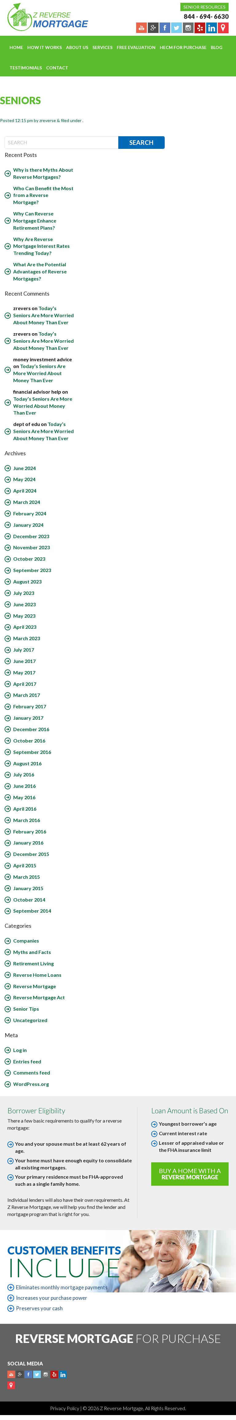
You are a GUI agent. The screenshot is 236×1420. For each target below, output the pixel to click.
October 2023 (29, 559)
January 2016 (28, 842)
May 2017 (24, 672)
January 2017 (28, 718)
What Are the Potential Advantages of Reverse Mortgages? (40, 271)
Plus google (20, 1374)
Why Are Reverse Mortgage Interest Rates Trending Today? (41, 246)
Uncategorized (30, 1020)
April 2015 (24, 865)
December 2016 (31, 729)
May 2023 (24, 616)
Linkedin (63, 1374)
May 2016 (24, 797)
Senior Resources (204, 7)
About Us (77, 47)
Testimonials (26, 67)
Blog (216, 47)
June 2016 (24, 786)
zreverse (47, 120)
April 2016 (24, 809)
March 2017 (26, 695)
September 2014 (32, 911)
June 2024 (24, 468)
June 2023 (24, 604)
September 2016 (32, 752)
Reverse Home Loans (37, 975)
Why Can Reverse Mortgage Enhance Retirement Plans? (34, 221)
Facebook (28, 1374)
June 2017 (24, 661)
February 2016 (29, 831)
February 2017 (29, 706)
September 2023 (32, 570)
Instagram (45, 1374)
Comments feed (31, 1072)
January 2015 (28, 888)
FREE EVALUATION (136, 47)
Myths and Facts (32, 952)
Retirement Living (33, 963)
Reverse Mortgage (34, 986)
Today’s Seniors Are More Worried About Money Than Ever (43, 315)
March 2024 (26, 502)
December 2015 (31, 854)
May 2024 (24, 479)
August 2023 (27, 581)
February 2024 (29, 513)
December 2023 (31, 536)
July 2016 (23, 774)
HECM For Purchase (183, 47)
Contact (57, 67)
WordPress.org (31, 1084)
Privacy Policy (65, 1408)
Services (102, 47)
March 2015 (26, 877)
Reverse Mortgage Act (39, 997)
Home (16, 47)
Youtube (11, 1374)
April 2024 (24, 490)
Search (141, 142)
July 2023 (23, 593)
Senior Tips (26, 1009)
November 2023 (31, 547)
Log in (20, 1050)
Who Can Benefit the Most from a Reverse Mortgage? (43, 195)
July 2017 (23, 650)
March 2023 (26, 638)
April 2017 (24, 684)
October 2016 (29, 740)
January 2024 (28, 525)
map (11, 1385)
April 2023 (24, 627)
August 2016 (27, 763)
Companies (26, 940)
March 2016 (26, 820)
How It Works (44, 47)
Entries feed (27, 1061)
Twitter (37, 1374)
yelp (54, 1374)
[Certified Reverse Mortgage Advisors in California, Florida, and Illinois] (41, 17)
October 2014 (29, 899)
